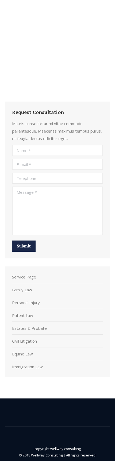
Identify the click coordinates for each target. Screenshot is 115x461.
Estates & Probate (29, 328)
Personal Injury (26, 302)
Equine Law (22, 354)
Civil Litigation (24, 341)
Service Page (24, 277)
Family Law (22, 289)
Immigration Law (27, 366)
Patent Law (22, 315)
